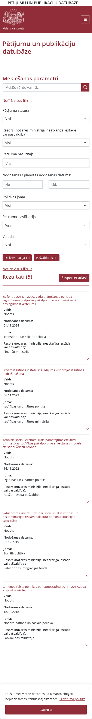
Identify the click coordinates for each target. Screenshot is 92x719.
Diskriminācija (17, 258)
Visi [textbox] (8, 142)
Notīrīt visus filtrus (17, 100)
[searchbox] (46, 163)
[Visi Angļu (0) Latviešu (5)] (46, 245)
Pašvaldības (46, 258)
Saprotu (46, 710)
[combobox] (46, 143)
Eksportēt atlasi (74, 277)
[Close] (87, 687)
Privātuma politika (72, 699)
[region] (46, 701)
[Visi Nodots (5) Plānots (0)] (46, 119)
